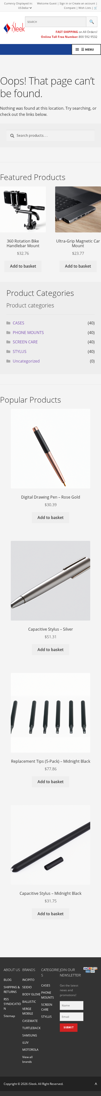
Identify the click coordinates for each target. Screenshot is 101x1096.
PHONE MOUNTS (28, 332)
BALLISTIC (29, 1002)
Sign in (64, 3)
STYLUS (19, 351)
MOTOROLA (30, 1050)
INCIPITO (28, 980)
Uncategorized (26, 361)
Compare (70, 8)
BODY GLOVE (31, 994)
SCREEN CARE (25, 342)
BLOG (8, 980)
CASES (18, 323)
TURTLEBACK (31, 1028)
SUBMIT (68, 1027)
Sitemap (9, 1016)
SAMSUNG (29, 1035)
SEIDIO (27, 987)
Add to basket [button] (23, 266)
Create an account (83, 3)
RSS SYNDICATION (12, 1004)
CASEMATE (30, 1021)
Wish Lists (84, 8)
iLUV (25, 1042)
